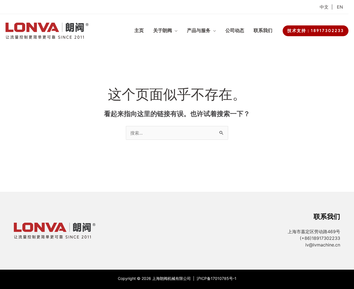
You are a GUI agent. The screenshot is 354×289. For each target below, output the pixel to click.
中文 (324, 7)
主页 (139, 30)
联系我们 (263, 30)
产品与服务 (198, 30)
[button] (315, 30)
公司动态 (234, 30)
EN (340, 7)
